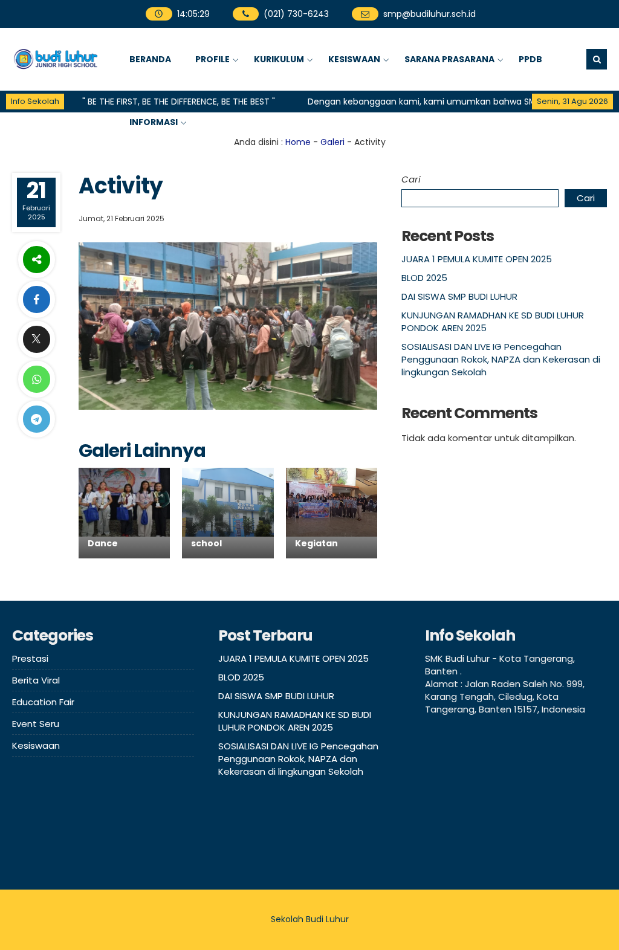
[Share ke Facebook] (36, 299)
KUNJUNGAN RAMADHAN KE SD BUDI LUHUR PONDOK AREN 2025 (294, 721)
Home (298, 142)
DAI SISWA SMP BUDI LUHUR (459, 296)
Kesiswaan (36, 745)
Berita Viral (36, 680)
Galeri (332, 142)
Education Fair (43, 702)
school (206, 543)
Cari (411, 179)
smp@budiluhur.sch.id (429, 14)
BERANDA (150, 59)
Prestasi (30, 658)
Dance (103, 543)
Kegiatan (316, 543)
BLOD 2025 (424, 277)
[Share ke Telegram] (36, 419)
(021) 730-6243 (296, 14)
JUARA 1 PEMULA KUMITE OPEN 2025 (476, 259)
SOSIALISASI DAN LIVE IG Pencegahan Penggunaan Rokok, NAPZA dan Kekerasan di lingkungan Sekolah (500, 359)
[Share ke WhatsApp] (36, 379)
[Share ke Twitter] (36, 339)
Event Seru (35, 723)
